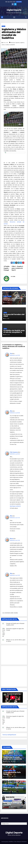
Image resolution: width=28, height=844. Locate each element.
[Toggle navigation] (14, 17)
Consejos (11, 755)
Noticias (9, 296)
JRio (11, 411)
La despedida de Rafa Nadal (12, 773)
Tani (11, 353)
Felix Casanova (14, 452)
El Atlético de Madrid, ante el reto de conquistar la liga (14, 332)
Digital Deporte (14, 10)
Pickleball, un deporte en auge (13, 788)
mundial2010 (12, 44)
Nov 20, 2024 (8, 776)
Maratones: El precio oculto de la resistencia (12, 758)
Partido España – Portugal (7, 268)
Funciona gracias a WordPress (7, 841)
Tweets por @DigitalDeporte (9, 734)
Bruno (11, 538)
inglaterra (22, 42)
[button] (25, 17)
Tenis (14, 770)
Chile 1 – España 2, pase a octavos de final (17, 268)
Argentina (17, 42)
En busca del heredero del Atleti (13, 315)
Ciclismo (5, 800)
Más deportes (11, 785)
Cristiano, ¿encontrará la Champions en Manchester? (13, 300)
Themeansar (24, 841)
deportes (16, 755)
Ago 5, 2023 (7, 806)
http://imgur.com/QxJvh (15, 506)
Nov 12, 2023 (8, 791)
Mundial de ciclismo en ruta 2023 (12, 803)
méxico (3, 44)
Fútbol (3, 26)
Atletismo (6, 755)
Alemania (13, 42)
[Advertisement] (12, 654)
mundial (7, 44)
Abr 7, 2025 (7, 761)
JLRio (14, 276)
